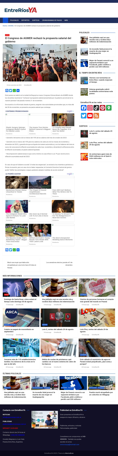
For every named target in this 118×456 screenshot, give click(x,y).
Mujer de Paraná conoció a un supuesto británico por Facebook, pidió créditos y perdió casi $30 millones (101, 63)
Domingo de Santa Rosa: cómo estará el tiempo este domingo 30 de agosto (20, 300)
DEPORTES (25, 20)
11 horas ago (9, 304)
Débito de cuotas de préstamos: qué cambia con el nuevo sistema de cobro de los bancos (59, 361)
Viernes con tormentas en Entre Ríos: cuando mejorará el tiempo (100, 80)
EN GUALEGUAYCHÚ (38, 387)
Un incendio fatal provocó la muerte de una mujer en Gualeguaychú (100, 51)
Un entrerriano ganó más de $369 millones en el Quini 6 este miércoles (100, 156)
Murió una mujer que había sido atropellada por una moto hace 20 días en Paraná (21, 265)
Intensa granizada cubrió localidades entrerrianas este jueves (101, 91)
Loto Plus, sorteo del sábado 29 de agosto (100, 143)
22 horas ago (9, 367)
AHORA (7, 35)
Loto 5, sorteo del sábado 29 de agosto (100, 132)
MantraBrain (69, 453)
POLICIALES (14, 20)
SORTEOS (35, 20)
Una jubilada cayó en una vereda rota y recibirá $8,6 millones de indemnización (100, 39)
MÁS (66, 20)
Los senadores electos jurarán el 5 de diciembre (59, 263)
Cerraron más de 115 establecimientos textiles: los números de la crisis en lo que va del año (20, 361)
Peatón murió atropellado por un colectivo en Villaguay (101, 393)
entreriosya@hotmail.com (69, 444)
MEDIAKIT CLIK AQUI (10, 428)
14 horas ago (47, 332)
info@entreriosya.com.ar (12, 417)
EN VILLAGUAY (93, 387)
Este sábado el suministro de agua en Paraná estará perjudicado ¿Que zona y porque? (96, 361)
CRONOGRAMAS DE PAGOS (52, 20)
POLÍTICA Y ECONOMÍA (10, 324)
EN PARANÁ (83, 294)
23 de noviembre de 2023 (14, 85)
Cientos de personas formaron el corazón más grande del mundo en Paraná (97, 300)
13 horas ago (47, 304)
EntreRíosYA (27, 85)
